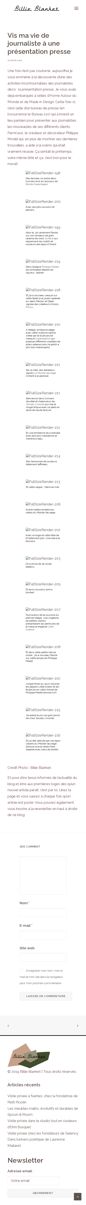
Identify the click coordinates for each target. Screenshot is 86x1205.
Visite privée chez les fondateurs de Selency (43, 1133)
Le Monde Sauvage (44, 372)
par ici (52, 790)
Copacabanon (43, 338)
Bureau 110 (40, 114)
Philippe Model (50, 266)
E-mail (26, 925)
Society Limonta (35, 404)
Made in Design (41, 102)
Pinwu (29, 307)
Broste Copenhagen (37, 184)
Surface (49, 238)
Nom (25, 903)
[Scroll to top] (77, 1196)
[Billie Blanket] (36, 8)
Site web (27, 948)
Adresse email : (21, 1171)
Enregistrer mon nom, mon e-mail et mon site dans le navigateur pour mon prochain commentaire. (41, 977)
